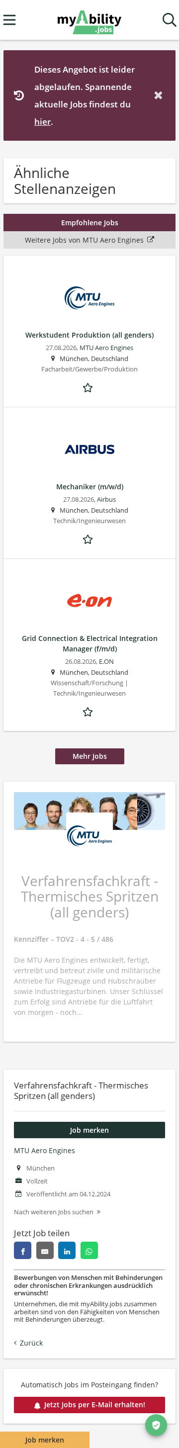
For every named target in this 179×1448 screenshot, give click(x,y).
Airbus (106, 499)
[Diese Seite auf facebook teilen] (22, 1250)
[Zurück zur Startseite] (89, 20)
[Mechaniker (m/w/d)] (89, 449)
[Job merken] (89, 386)
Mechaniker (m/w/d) (89, 486)
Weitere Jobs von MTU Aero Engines (84, 240)
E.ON (106, 661)
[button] (160, 95)
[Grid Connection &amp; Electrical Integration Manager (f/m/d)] (89, 601)
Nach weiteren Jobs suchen (53, 1212)
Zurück (31, 1343)
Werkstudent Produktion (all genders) (89, 335)
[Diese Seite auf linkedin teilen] (67, 1250)
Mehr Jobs (90, 756)
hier (42, 121)
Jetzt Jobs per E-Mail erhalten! (94, 1404)
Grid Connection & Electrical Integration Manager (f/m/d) (90, 643)
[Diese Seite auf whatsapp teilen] (89, 1250)
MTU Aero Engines (44, 1150)
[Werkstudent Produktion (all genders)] (89, 298)
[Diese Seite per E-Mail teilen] (45, 1250)
